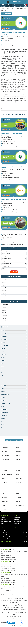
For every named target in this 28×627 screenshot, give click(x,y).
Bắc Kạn (4, 318)
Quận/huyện (4, 256)
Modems (5, 470)
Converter (6, 459)
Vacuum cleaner (19, 505)
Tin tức (14, 6)
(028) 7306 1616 (14, 609)
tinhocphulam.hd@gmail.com (12, 177)
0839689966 (10, 205)
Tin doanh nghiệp (5, 534)
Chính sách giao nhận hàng (20, 532)
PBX (4, 478)
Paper (17, 474)
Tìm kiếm (15, 271)
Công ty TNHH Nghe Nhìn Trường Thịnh (13, 232)
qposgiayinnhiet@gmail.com (12, 209)
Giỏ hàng (25, 5)
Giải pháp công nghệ (5, 538)
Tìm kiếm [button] (8, 6)
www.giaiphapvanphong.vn (10, 559)
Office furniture (7, 474)
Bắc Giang (4, 315)
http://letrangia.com (11, 45)
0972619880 (10, 238)
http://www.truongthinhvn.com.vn (15, 244)
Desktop (17, 459)
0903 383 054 (15, 611)
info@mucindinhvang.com (11, 143)
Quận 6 (4, 293)
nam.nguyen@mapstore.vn (9, 557)
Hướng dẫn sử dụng (5, 536)
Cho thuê (18, 455)
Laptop (17, 467)
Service (5, 497)
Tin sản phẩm (4, 530)
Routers (17, 490)
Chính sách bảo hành (19, 534)
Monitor (17, 470)
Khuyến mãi (17, 523)
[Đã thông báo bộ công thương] (10, 622)
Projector (18, 482)
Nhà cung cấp (10, 8)
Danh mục (3, 6)
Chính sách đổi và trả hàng (20, 536)
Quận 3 (4, 285)
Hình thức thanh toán (19, 530)
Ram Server (6, 490)
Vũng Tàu (4, 313)
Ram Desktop (6, 486)
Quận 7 (4, 295)
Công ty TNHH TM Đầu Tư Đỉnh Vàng (12, 133)
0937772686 (10, 38)
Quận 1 (4, 279)
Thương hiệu (17, 517)
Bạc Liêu (4, 320)
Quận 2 (4, 282)
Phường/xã (4, 261)
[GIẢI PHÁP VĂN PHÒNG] (14, 2)
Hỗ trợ (20, 6)
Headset (17, 463)
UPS (4, 505)
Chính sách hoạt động (6, 521)
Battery (5, 447)
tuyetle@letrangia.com (10, 43)
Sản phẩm (16, 519)
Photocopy (18, 478)
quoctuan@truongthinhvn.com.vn (13, 242)
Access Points (7, 444)
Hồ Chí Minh (5, 305)
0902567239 (10, 139)
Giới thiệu (3, 517)
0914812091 (10, 173)
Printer (5, 482)
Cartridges (6, 455)
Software (18, 497)
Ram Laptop (18, 486)
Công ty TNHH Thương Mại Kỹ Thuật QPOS (14, 199)
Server (17, 493)
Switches (5, 501)
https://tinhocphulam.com (13, 179)
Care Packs (18, 451)
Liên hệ (2, 523)
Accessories (18, 444)
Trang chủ (3, 8)
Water (5, 509)
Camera (5, 451)
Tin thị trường (4, 532)
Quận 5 (4, 290)
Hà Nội (4, 307)
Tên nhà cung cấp (5, 266)
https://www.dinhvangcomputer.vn (15, 146)
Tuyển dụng (3, 519)
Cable (17, 447)
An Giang (4, 310)
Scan (4, 493)
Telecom (17, 501)
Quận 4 (4, 287)
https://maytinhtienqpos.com (14, 212)
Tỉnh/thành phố (4, 251)
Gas (4, 463)
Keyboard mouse (7, 467)
